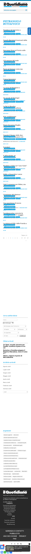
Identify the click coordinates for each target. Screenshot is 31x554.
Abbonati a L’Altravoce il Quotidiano (13, 495)
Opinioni (15, 473)
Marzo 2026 (6, 382)
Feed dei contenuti (9, 520)
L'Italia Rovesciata (9, 460)
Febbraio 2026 (7, 385)
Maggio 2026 (7, 376)
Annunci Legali (8, 435)
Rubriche (7, 479)
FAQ (14, 539)
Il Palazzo (22, 450)
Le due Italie (8, 471)
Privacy (22, 536)
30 (27, 238)
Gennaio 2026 (7, 388)
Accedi (13, 518)
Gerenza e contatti (14, 531)
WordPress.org (11, 524)
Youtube (9, 515)
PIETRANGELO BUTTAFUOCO (10, 141)
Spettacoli (8, 481)
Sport (17, 481)
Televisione (19, 110)
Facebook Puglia (9, 511)
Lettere (17, 471)
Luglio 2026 (6, 369)
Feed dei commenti (9, 522)
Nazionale (7, 473)
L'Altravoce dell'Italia (9, 31)
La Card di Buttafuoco (9, 33)
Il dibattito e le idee (10, 447)
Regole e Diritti (17, 476)
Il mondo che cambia (10, 450)
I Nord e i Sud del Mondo (11, 453)
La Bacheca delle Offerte (10, 463)
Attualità (18, 33)
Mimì (24, 471)
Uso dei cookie (10, 536)
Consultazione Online (10, 442)
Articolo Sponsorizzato (10, 437)
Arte (16, 435)
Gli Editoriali (17, 445)
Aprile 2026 (6, 379)
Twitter (9, 513)
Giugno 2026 (6, 373)
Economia (8, 445)
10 (22, 238)
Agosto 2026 (7, 366)
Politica (18, 217)
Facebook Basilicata (9, 507)
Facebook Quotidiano (9, 505)
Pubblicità (15, 533)
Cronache (22, 442)
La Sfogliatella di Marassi (11, 468)
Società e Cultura (18, 479)
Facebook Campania (9, 510)
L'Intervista (23, 458)
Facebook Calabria (9, 508)
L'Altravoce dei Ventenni (11, 455)
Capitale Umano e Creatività (12, 440)
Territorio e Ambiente (9, 209)
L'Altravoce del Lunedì (10, 458)
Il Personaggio (19, 101)
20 (25, 238)
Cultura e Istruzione (21, 139)
